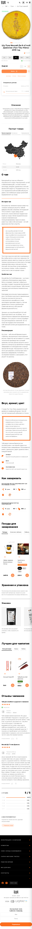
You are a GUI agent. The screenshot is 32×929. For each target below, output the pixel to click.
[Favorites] (5, 557)
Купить (13, 71)
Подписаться (16, 924)
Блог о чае (13, 883)
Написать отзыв (8, 825)
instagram (6, 883)
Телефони (19, 2)
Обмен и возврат (22, 76)
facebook (2, 883)
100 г (22, 57)
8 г (4, 57)
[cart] (27, 2)
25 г (10, 57)
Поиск (8, 2)
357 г (27, 57)
